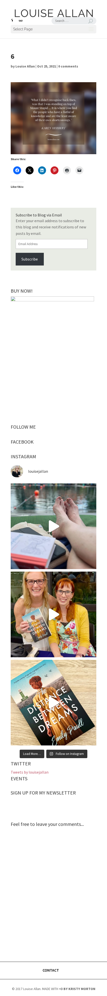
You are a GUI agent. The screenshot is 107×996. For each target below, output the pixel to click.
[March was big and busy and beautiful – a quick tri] (53, 526)
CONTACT (51, 970)
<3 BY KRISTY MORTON (77, 989)
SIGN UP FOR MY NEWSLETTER (43, 793)
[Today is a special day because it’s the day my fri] (53, 702)
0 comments (68, 66)
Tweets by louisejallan (30, 772)
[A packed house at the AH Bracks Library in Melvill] (53, 614)
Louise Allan (25, 66)
